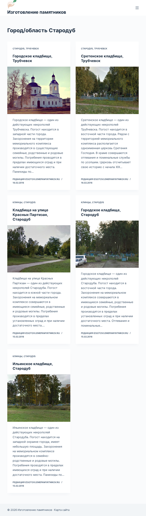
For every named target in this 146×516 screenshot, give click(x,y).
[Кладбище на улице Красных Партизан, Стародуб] (38, 249)
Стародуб (19, 48)
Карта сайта (61, 510)
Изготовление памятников (36, 12)
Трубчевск (32, 48)
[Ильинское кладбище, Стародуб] (38, 398)
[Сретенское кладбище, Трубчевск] (107, 90)
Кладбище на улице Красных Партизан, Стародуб (30, 214)
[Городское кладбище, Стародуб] (107, 244)
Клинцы (17, 202)
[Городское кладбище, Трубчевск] (38, 90)
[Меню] (137, 7)
